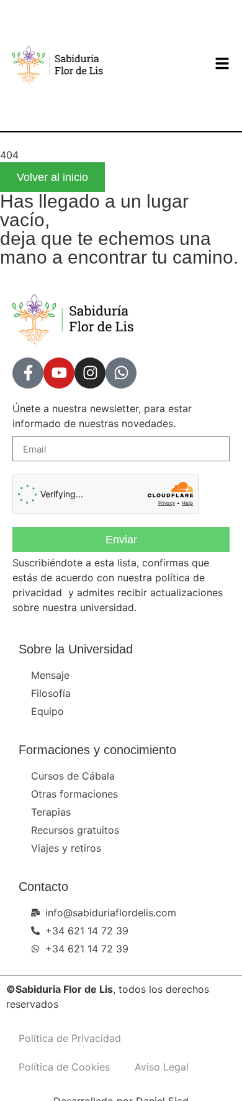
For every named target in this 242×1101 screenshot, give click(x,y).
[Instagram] (89, 373)
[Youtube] (58, 373)
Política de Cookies (64, 1067)
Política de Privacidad (70, 1038)
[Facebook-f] (27, 373)
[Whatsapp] (121, 373)
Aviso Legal (162, 1067)
